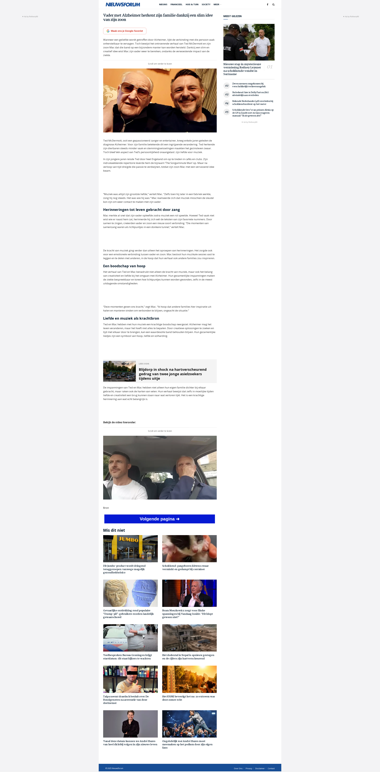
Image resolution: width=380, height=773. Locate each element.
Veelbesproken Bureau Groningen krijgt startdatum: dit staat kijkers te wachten (127, 657)
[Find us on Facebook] (267, 4)
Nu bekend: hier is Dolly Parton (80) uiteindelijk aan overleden (250, 94)
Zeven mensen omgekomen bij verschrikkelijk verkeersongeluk (248, 85)
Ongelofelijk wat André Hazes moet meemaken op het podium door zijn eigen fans (187, 744)
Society (206, 4)
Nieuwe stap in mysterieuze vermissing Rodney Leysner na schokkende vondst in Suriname (242, 69)
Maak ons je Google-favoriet (127, 31)
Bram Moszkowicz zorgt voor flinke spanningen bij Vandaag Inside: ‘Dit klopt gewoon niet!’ (187, 614)
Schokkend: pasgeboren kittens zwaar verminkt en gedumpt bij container (185, 567)
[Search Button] (273, 4)
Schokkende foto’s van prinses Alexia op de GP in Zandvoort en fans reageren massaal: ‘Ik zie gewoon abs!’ (253, 113)
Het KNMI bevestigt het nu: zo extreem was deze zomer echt (188, 698)
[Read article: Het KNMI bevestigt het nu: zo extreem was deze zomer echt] (189, 679)
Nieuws (163, 4)
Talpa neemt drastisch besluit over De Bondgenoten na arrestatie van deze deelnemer (126, 700)
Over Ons (238, 768)
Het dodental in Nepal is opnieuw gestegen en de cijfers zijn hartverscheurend (188, 657)
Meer (216, 4)
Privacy (249, 768)
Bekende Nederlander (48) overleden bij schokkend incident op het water (252, 103)
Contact (271, 768)
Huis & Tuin (192, 4)
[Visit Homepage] (122, 4)
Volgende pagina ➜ (160, 518)
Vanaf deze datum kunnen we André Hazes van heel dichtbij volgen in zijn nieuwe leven (130, 743)
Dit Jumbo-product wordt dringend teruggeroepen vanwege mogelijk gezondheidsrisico (124, 569)
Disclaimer (260, 768)
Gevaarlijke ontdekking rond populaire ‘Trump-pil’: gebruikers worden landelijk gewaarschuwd (128, 614)
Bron (106, 507)
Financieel (176, 4)
